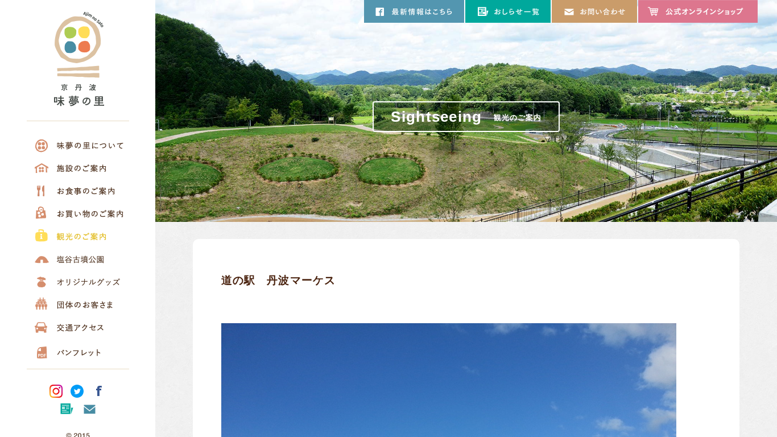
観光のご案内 (78, 236)
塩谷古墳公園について (78, 259)
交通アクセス (78, 327)
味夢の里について (78, 145)
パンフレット (78, 350)
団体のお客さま (78, 304)
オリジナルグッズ (78, 281)
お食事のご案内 (78, 190)
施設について (78, 167)
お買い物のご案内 (78, 213)
